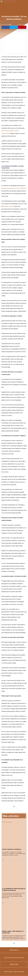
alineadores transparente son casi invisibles (13, 188)
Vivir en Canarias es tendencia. (11, 849)
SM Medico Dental (8, 206)
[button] (5, 27)
